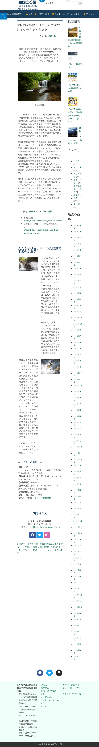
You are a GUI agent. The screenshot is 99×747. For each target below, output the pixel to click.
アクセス (45, 706)
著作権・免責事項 (71, 685)
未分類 (76, 204)
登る (43, 694)
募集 (75, 195)
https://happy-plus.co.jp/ (46, 527)
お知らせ (77, 161)
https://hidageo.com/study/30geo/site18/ (43, 220)
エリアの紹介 (47, 697)
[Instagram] (47, 535)
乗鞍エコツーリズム (77, 189)
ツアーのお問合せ (42, 498)
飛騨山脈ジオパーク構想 (40, 212)
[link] (40, 673)
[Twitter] (39, 535)
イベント (77, 167)
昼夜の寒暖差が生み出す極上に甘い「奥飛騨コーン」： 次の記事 (51, 547)
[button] (3, 16)
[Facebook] (32, 535)
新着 (75, 198)
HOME (44, 685)
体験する (45, 688)
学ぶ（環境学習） (49, 691)
